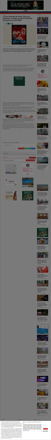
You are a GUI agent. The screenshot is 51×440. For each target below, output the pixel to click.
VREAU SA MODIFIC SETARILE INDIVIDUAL (45, 431)
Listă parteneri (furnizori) (26, 430)
